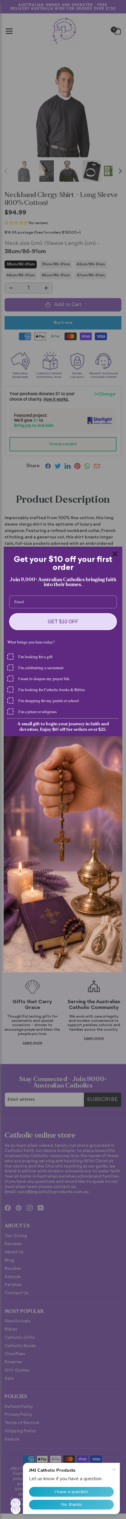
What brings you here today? (31, 642)
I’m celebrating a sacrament (41, 667)
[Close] (115, 554)
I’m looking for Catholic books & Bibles (51, 689)
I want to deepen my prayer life (43, 678)
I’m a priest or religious (37, 711)
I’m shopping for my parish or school (48, 700)
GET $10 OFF (63, 621)
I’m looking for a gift (35, 656)
